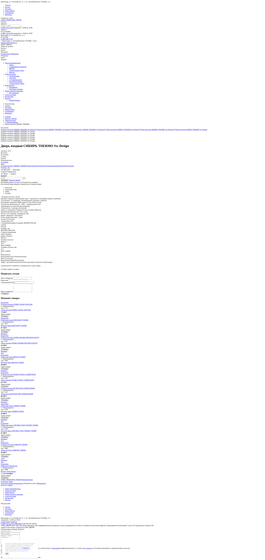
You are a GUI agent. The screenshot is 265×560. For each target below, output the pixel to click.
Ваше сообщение (7, 291)
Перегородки (9, 85)
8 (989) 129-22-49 (7, 28)
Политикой (56, 548)
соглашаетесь (25, 548)
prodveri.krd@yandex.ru (9, 43)
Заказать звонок (14, 180)
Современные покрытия (17, 67)
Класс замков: (6, 251)
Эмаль (11, 65)
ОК (7, 554)
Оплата (7, 7)
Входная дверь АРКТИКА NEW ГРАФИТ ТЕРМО (19, 431)
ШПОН (11, 68)
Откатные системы (16, 89)
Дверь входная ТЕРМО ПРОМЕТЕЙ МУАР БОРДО (19, 343)
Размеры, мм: (5, 228)
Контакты (8, 14)
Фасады (7, 98)
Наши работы (10, 11)
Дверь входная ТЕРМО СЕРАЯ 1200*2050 (16, 310)
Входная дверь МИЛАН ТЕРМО (12, 362)
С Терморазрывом (15, 80)
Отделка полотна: (7, 240)
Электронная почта (7, 282)
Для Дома (12, 78)
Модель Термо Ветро (8, 471)
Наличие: (4, 153)
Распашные (13, 87)
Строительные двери (16, 70)
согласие (89, 548)
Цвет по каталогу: (7, 258)
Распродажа (9, 96)
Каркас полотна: (6, 236)
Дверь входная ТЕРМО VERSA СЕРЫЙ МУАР (17, 380)
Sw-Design (4, 162)
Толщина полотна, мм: (9, 247)
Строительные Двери (16, 83)
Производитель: (6, 160)
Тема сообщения (6, 278)
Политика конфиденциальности (12, 483)
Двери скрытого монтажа (14, 91)
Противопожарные (16, 82)
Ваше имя (4, 280)
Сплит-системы (10, 95)
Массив (11, 72)
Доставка (8, 9)
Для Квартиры (14, 76)
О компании (9, 13)
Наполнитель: (6, 255)
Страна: (3, 156)
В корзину (5, 180)
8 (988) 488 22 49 (7, 39)
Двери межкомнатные (12, 63)
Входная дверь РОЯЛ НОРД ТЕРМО (14, 326)
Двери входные (10, 74)
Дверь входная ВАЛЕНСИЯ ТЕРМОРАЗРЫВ (17, 394)
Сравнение (5, 54)
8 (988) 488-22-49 (19, 524)
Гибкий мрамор (14, 100)
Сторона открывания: (8, 232)
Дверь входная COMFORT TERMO (13, 450)
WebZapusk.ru (41, 483)
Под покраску (14, 93)
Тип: (2, 243)
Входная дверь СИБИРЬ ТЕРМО (12, 411)
